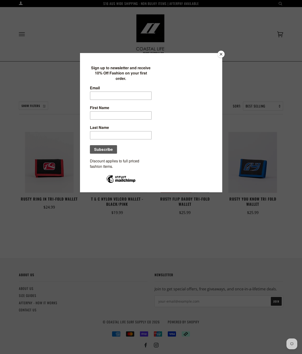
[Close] (221, 54)
